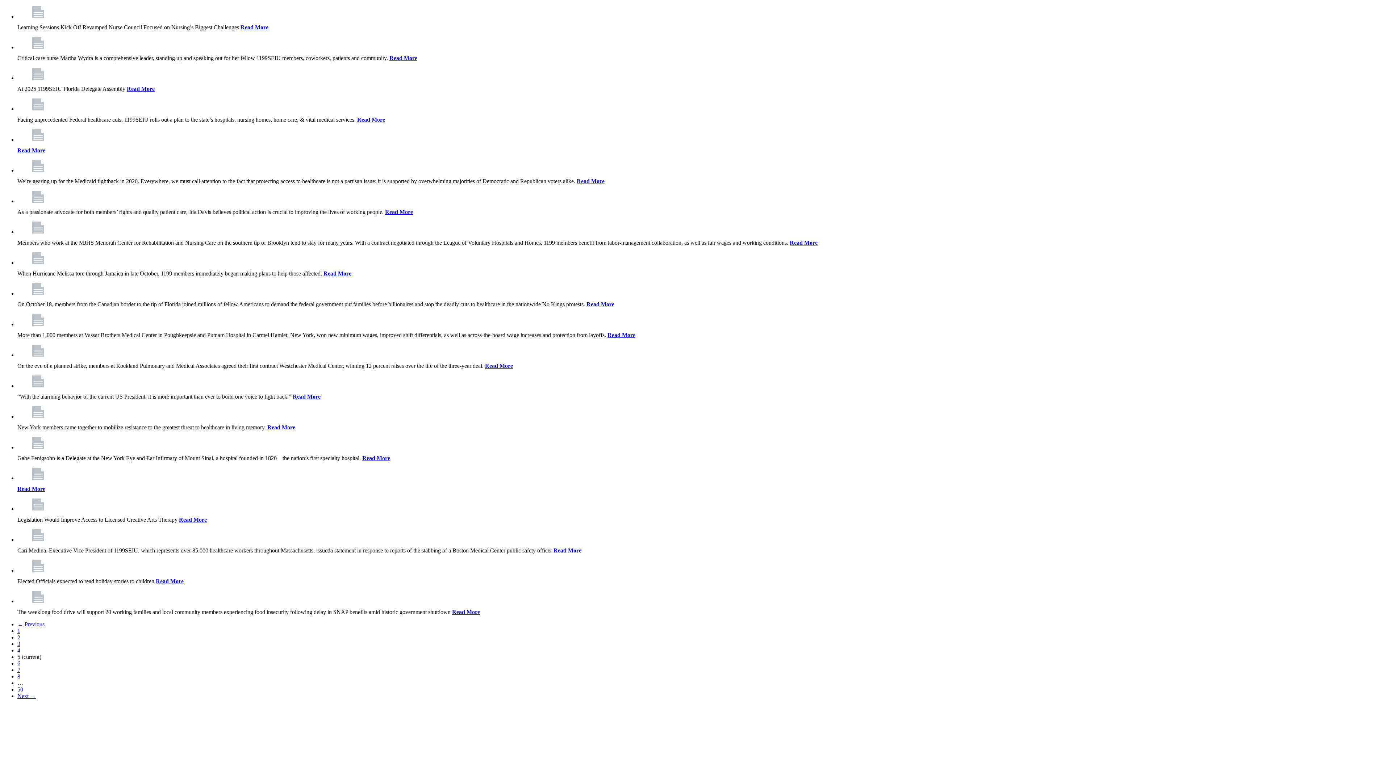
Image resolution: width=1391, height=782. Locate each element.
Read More (254, 27)
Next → (26, 696)
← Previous (31, 624)
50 (20, 689)
